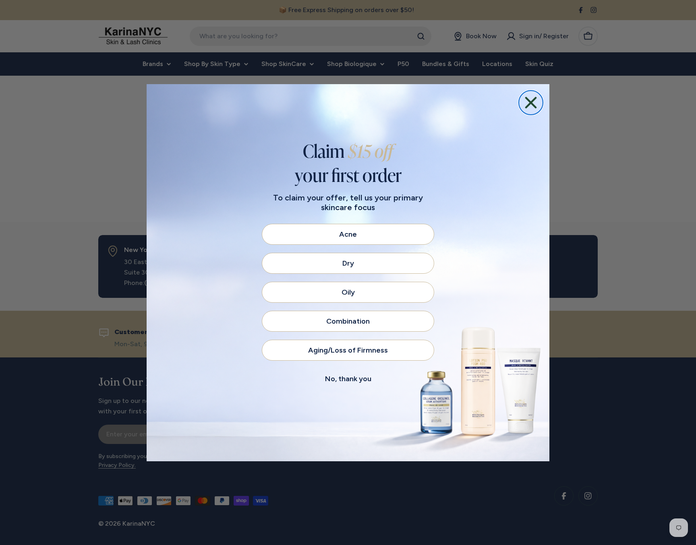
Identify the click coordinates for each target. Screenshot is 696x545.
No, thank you (348, 378)
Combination (348, 321)
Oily (348, 292)
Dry (348, 263)
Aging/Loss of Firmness (348, 350)
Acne (348, 234)
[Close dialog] (531, 103)
